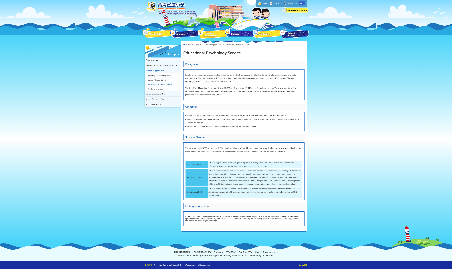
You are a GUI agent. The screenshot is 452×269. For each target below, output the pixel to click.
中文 (302, 3)
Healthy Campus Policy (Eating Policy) (161, 65)
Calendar (277, 3)
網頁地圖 (148, 265)
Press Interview (152, 60)
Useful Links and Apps (156, 89)
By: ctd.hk (303, 265)
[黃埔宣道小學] (171, 16)
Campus (198, 44)
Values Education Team (155, 99)
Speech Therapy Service (157, 80)
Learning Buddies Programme (159, 75)
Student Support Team (213, 44)
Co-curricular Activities (155, 94)
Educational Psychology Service (160, 84)
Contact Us (292, 3)
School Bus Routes (153, 104)
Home (264, 3)
